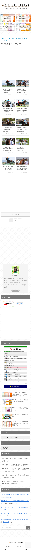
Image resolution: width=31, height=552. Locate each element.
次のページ (15, 214)
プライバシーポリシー (23, 546)
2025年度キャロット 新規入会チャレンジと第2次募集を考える (15, 460)
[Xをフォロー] (15, 291)
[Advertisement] (15, 62)
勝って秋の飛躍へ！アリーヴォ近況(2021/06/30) (15, 519)
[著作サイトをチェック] (12, 291)
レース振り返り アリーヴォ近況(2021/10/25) (14, 507)
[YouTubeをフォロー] (18, 291)
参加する (25, 383)
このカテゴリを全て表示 (15, 381)
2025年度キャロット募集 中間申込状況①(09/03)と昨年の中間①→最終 (15, 476)
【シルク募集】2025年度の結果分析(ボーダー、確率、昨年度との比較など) (15, 482)
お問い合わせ (8, 546)
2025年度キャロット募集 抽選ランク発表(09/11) (15, 465)
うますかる (15, 275)
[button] (28, 527)
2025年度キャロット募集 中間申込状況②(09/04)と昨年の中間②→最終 (15, 470)
